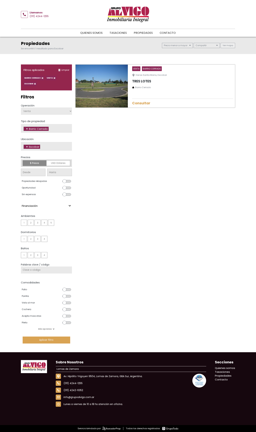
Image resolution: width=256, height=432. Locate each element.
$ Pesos (34, 163)
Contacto (168, 33)
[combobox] (46, 128)
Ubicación (27, 139)
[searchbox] (51, 129)
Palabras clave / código (35, 264)
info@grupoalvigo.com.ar (79, 397)
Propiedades (143, 33)
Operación (27, 105)
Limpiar (65, 69)
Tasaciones (118, 33)
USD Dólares (58, 163)
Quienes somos (91, 33)
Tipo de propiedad (33, 121)
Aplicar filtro (46, 340)
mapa (229, 45)
